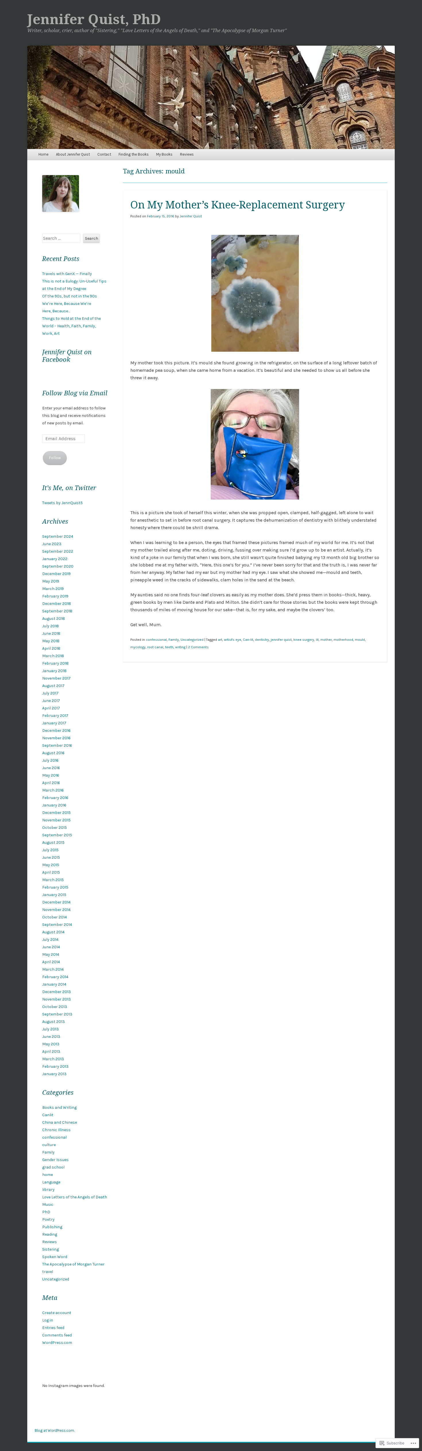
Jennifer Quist (191, 216)
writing (180, 647)
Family (174, 640)
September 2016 (57, 745)
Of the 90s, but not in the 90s (69, 296)
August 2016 (53, 752)
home (47, 1174)
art (220, 640)
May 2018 (50, 641)
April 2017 (51, 708)
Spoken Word (54, 1256)
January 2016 (54, 805)
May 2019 (50, 581)
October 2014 (54, 917)
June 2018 (51, 633)
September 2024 (57, 536)
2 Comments (198, 647)
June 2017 (51, 700)
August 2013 (53, 1021)
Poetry (48, 1219)
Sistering (50, 1249)
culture (49, 1144)
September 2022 (57, 551)
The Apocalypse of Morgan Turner (73, 1264)
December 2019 (56, 573)
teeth (169, 647)
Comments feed (57, 1335)
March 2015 (53, 879)
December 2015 (56, 812)
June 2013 (51, 1036)
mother (326, 640)
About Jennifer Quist (73, 154)
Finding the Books (134, 154)
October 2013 (54, 1006)
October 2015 (54, 827)
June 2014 (51, 947)
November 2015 (56, 820)
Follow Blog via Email (74, 393)
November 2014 (56, 909)
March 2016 (53, 790)
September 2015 (57, 835)
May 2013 (50, 1044)
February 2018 (55, 663)
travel (47, 1271)
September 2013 (57, 1014)
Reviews (187, 154)
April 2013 (51, 1051)
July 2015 (50, 850)
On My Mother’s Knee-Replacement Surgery (237, 205)
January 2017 (54, 723)
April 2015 (51, 872)
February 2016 (55, 797)
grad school (53, 1167)
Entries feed (53, 1327)
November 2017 (56, 678)
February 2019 (55, 596)
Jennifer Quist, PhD (94, 19)
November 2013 (56, 999)
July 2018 (50, 626)
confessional (156, 640)
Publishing (52, 1226)
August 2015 (53, 842)
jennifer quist (281, 640)
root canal (155, 647)
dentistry (262, 640)
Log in (47, 1320)
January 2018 (54, 670)
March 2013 (53, 1059)
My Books (164, 154)
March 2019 (53, 588)
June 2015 (51, 857)
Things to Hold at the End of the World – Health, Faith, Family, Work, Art (71, 326)
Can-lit (248, 640)
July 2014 (50, 939)
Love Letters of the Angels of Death (74, 1197)
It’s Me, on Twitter (69, 488)
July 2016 (50, 760)
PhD (46, 1212)
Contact (104, 154)
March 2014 (53, 969)
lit (317, 640)
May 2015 (50, 864)
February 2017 (55, 715)
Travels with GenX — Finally (67, 273)
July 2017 (50, 693)
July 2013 (50, 1029)
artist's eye (232, 640)
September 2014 (57, 924)
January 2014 (54, 984)
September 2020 (57, 566)
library (48, 1189)
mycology (138, 647)
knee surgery (303, 640)
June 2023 (51, 543)
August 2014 (53, 932)
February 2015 (55, 887)
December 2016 (56, 730)
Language (51, 1182)
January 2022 (54, 558)
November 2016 (56, 738)
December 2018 (56, 603)
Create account (56, 1312)
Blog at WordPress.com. (55, 1430)
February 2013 (55, 1066)
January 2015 (54, 894)
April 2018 (51, 648)
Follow (55, 457)
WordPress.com (57, 1342)
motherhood (343, 640)
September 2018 (57, 611)
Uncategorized (192, 640)
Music (47, 1204)
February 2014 (55, 976)
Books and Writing (59, 1107)
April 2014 (51, 961)
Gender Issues (55, 1159)
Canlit (47, 1115)
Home (43, 154)
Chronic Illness (56, 1129)
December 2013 (56, 991)
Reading (49, 1234)
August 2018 (53, 618)
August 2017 (53, 685)
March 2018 (53, 655)
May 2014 (50, 954)
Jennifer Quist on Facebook (67, 356)
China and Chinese (59, 1122)
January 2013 (54, 1073)
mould (360, 640)
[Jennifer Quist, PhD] (211, 97)
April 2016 (51, 782)
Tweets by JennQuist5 (62, 502)
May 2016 (50, 775)
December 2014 (56, 902)
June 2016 (51, 767)
